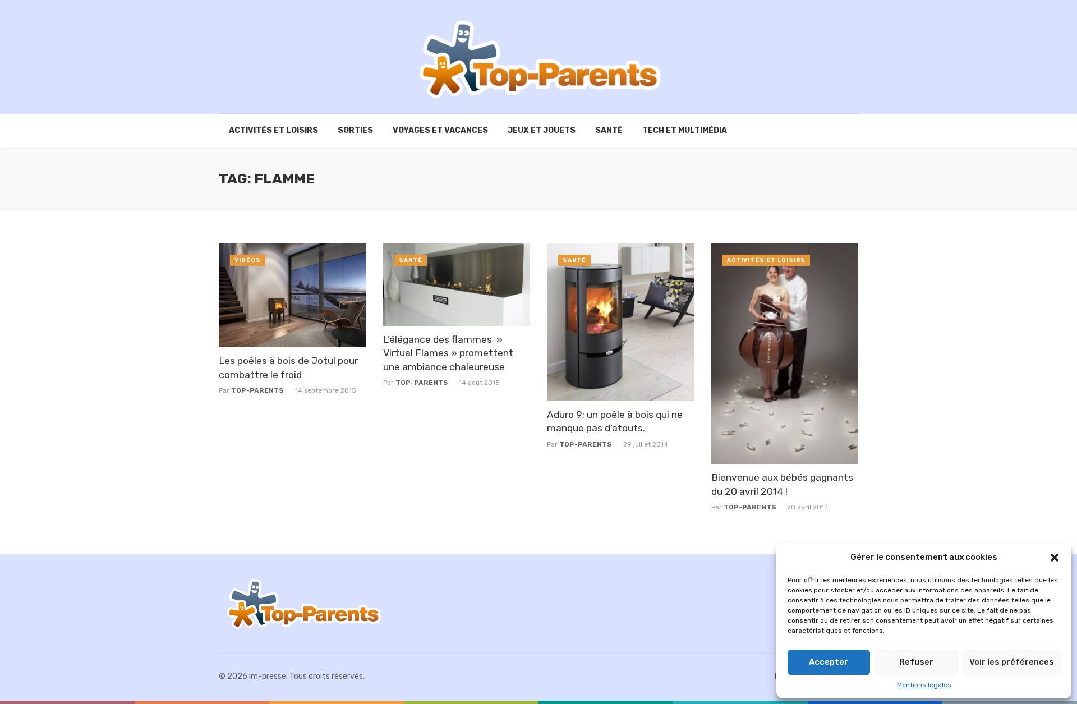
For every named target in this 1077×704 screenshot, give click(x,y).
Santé (609, 130)
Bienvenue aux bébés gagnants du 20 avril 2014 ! (782, 484)
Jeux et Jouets (542, 130)
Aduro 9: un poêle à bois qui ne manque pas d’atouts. (615, 421)
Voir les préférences (1011, 662)
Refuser (916, 662)
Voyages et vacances (440, 130)
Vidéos (247, 260)
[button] (1054, 557)
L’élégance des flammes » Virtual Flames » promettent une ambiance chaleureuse (448, 353)
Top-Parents (257, 390)
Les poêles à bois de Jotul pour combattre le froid (288, 367)
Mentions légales (924, 685)
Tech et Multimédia (684, 130)
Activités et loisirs (273, 130)
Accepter (828, 662)
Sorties (355, 130)
